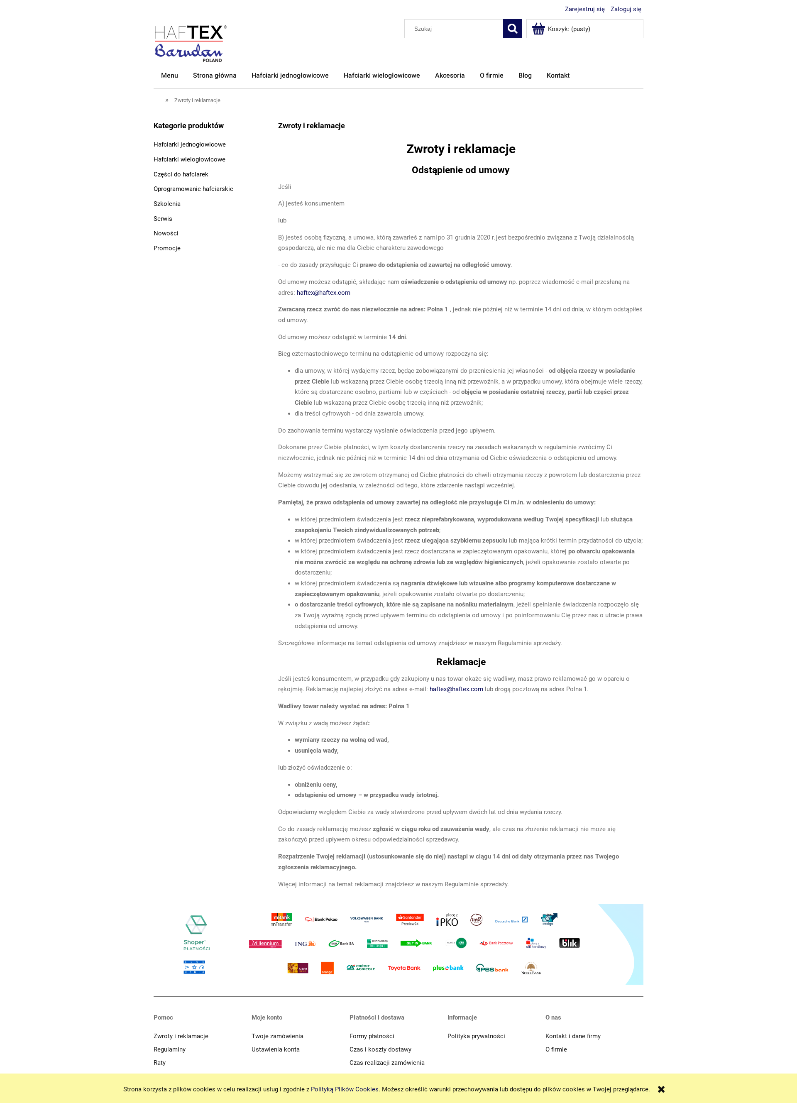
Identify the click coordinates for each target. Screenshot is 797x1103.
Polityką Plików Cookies (345, 1089)
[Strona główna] (158, 99)
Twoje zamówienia (277, 1036)
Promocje (167, 248)
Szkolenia (167, 204)
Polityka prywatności (476, 1036)
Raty (160, 1062)
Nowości (166, 233)
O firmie (556, 1049)
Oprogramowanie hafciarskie (193, 189)
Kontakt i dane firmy (573, 1036)
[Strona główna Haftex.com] (191, 40)
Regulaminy (170, 1049)
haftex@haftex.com (323, 292)
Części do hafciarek (181, 174)
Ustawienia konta (276, 1049)
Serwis (163, 219)
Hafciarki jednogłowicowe (190, 144)
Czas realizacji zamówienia (387, 1062)
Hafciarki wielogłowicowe (189, 159)
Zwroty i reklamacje (181, 1036)
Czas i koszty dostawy (380, 1049)
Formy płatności (372, 1036)
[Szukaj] (512, 28)
